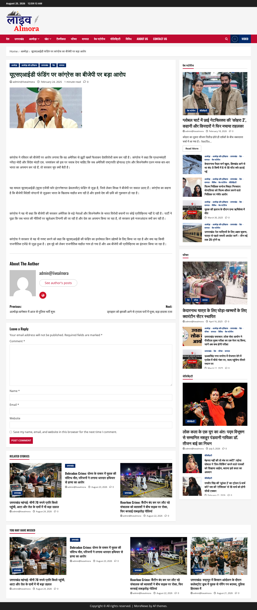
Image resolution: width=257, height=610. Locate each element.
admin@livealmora (24, 81)
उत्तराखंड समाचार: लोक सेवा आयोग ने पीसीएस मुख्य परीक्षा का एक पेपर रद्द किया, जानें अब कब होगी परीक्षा (192, 336)
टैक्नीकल (61, 39)
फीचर (74, 39)
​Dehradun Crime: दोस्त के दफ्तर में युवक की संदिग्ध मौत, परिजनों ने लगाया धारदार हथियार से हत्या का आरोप (90, 477)
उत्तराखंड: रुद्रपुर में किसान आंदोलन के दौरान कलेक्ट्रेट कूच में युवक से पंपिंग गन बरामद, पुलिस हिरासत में (218, 584)
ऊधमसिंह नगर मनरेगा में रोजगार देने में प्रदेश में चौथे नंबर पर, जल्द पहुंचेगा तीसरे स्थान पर (192, 359)
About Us (142, 39)
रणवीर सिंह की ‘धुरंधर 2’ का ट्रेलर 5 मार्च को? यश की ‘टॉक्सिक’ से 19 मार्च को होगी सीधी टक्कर (192, 486)
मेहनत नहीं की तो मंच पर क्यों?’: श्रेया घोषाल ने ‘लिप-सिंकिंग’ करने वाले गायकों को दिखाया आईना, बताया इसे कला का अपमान (192, 463)
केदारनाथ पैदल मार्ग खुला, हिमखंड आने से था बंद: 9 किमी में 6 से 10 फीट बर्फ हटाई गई (192, 164)
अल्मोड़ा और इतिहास (29, 65)
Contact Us (160, 39)
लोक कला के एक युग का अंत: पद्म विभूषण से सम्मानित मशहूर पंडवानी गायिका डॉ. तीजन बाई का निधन (213, 437)
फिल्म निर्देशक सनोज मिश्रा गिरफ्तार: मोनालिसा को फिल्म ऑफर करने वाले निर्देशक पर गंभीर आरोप (192, 187)
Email (14, 405)
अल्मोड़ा (33, 39)
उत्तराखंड (19, 39)
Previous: (32, 309)
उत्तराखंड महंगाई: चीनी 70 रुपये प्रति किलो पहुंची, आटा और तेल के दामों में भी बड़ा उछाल (34, 504)
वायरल (85, 39)
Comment (17, 341)
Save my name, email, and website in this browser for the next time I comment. (65, 432)
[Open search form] (226, 39)
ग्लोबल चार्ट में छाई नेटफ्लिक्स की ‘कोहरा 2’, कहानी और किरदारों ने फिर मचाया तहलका (214, 123)
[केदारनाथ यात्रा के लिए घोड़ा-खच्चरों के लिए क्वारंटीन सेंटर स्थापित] (215, 283)
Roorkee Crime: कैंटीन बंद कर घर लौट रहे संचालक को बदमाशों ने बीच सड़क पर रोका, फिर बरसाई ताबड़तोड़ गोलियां (145, 506)
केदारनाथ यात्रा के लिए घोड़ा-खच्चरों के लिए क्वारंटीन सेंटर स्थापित (215, 313)
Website (15, 418)
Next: (139, 309)
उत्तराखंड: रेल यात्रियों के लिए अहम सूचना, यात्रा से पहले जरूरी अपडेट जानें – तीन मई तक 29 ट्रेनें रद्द (192, 232)
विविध (128, 39)
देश (7, 39)
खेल (47, 39)
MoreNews (141, 606)
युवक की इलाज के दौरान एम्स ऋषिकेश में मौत (192, 209)
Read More (193, 148)
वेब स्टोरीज (99, 39)
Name (15, 391)
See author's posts (58, 283)
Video (245, 39)
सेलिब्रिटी (115, 39)
